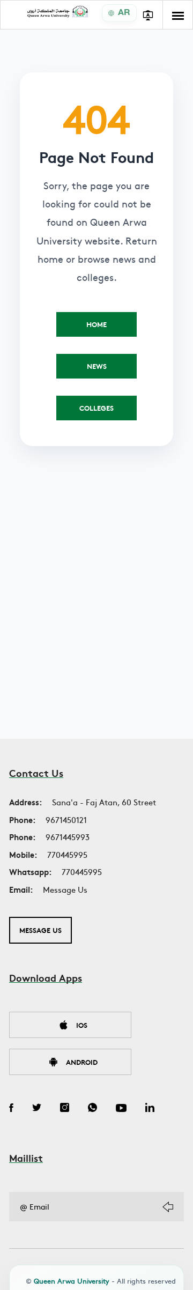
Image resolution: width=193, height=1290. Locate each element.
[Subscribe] (168, 1207)
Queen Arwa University (71, 1280)
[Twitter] (36, 1109)
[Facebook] (11, 1109)
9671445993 (68, 836)
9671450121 (66, 819)
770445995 (67, 854)
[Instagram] (64, 1109)
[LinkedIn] (149, 1109)
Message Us (65, 889)
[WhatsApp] (92, 1109)
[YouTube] (121, 1109)
